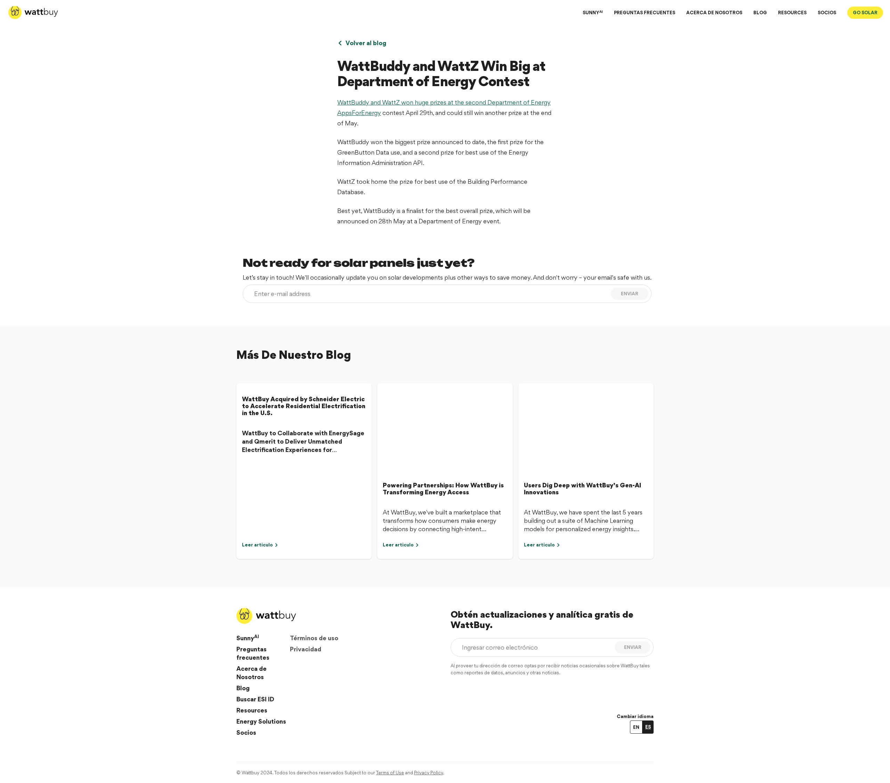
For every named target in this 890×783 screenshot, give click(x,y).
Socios (246, 732)
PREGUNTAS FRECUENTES (644, 12)
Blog (243, 688)
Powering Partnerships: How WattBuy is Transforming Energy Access (443, 488)
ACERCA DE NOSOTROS (714, 12)
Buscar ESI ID (255, 699)
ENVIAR (629, 293)
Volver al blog (366, 43)
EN (636, 727)
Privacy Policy (428, 772)
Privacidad (305, 649)
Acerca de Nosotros (251, 673)
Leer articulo (257, 544)
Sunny (247, 638)
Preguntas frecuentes (252, 653)
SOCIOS (827, 12)
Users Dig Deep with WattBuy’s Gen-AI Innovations (582, 488)
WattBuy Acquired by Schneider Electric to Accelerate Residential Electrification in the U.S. (303, 406)
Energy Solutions (261, 721)
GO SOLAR (865, 12)
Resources (251, 710)
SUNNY (593, 12)
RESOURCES (792, 12)
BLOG (760, 12)
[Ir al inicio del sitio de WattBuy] (33, 12)
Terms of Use (390, 772)
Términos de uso (314, 638)
